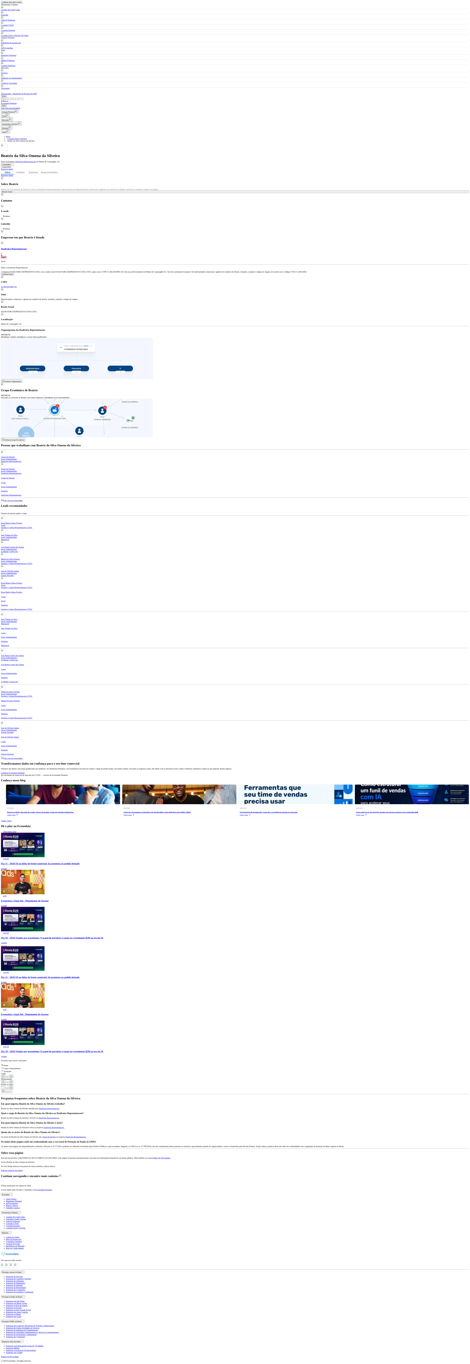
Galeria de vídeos (12, 1237)
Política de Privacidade (10, 1357)
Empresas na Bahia (13, 1314)
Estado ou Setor (7, 1085)
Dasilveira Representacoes (25, 162)
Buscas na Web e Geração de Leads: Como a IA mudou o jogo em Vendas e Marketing (40, 812)
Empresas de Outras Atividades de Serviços (22, 1328)
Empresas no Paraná (14, 1308)
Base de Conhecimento (15, 1248)
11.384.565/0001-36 (9, 287)
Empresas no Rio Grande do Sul (18, 1310)
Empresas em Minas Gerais (16, 1303)
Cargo (3, 1074)
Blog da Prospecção (13, 1239)
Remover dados (7, 169)
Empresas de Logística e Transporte (19, 1292)
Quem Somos (11, 1199)
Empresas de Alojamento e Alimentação (21, 1335)
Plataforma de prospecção (11, 43)
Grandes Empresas (8, 66)
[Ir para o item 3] (6, 945)
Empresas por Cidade (14, 1353)
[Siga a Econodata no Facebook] (12, 1267)
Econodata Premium (44, 1190)
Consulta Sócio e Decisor (11, 36)
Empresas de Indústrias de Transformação (22, 1330)
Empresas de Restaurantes (16, 1288)
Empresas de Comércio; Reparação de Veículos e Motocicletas (30, 1326)
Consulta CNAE (7, 25)
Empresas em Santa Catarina (17, 1312)
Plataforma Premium (14, 1201)
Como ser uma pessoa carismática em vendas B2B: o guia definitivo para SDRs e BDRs (157, 812)
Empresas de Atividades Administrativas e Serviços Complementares (32, 1332)
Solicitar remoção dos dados (12, 1170)
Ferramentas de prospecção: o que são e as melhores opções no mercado (268, 812)
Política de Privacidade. (161, 1158)
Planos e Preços (12, 1206)
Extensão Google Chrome (16, 1219)
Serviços (4, 73)
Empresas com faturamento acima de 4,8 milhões (25, 1346)
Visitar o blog (6, 821)
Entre (4, 96)
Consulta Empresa (8, 30)
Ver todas (24, 36)
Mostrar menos (7, 192)
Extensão (4, 15)
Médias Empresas (8, 60)
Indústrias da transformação (11, 78)
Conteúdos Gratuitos (14, 1242)
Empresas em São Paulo (15, 1301)
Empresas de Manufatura (15, 1283)
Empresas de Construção (15, 1290)
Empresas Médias (12, 1348)
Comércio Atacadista (9, 83)
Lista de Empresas (8, 20)
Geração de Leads (13, 1244)
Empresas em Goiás (13, 1317)
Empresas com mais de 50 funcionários (21, 1350)
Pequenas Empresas (8, 55)
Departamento (6, 1079)
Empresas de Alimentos (15, 1281)
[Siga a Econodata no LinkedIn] (7, 1267)
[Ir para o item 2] (4, 945)
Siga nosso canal (9, 831)
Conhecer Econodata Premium (13, 773)
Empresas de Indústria (14, 1285)
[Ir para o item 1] (2, 945)
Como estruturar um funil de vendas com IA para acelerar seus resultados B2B (387, 812)
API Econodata (7, 48)
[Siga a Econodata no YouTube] (16, 1267)
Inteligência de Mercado (15, 1246)
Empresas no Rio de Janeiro (16, 1306)
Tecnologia (5, 88)
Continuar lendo (7, 274)
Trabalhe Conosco (13, 1208)
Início (8, 136)
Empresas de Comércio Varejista (18, 1279)
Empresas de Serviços (14, 1277)
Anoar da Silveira (49, 1137)
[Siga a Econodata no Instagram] (3, 1267)
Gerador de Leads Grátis (10, 10)
